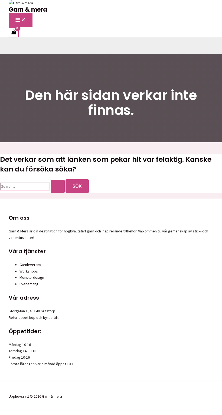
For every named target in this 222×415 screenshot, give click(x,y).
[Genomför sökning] (58, 186)
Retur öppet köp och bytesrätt (33, 317)
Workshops (28, 271)
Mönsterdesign (31, 277)
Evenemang (28, 283)
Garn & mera (28, 9)
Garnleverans (30, 264)
